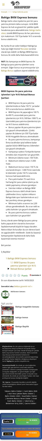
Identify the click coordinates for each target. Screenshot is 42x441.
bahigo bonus (21, 317)
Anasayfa (4, 12)
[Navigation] (3, 4)
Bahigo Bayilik (22, 326)
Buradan (25, 49)
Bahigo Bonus (7, 70)
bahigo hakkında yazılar (20, 12)
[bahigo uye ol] (21, 81)
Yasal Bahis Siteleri (29, 396)
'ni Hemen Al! (27, 421)
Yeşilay (9, 361)
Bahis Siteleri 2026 (12, 396)
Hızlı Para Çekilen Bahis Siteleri (21, 393)
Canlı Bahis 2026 (30, 391)
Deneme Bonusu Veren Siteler (19, 398)
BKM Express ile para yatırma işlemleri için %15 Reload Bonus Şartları (23, 265)
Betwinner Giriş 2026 (14, 403)
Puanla (25, 276)
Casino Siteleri (30, 403)
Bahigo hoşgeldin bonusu (27, 307)
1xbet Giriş (28, 401)
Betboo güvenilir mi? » (23, 286)
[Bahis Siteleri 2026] (22, 3)
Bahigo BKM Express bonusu (21, 258)
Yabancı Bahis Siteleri (13, 391)
